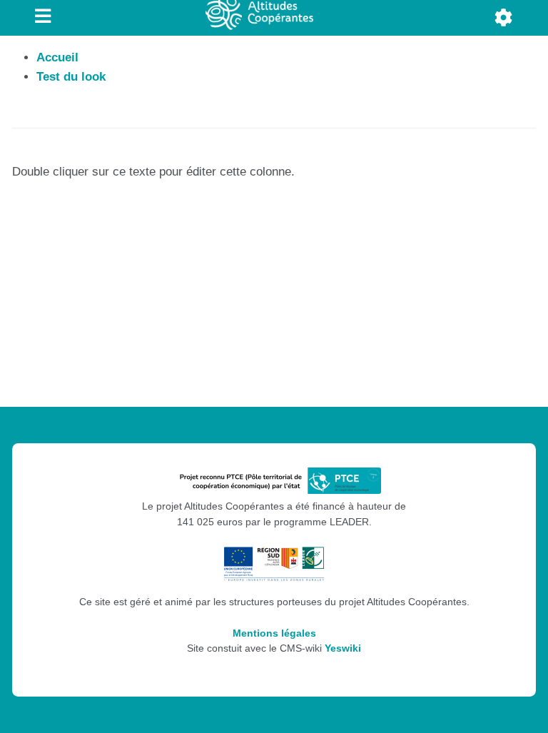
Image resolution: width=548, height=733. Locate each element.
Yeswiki (343, 648)
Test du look (71, 77)
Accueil (57, 57)
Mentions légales (274, 633)
